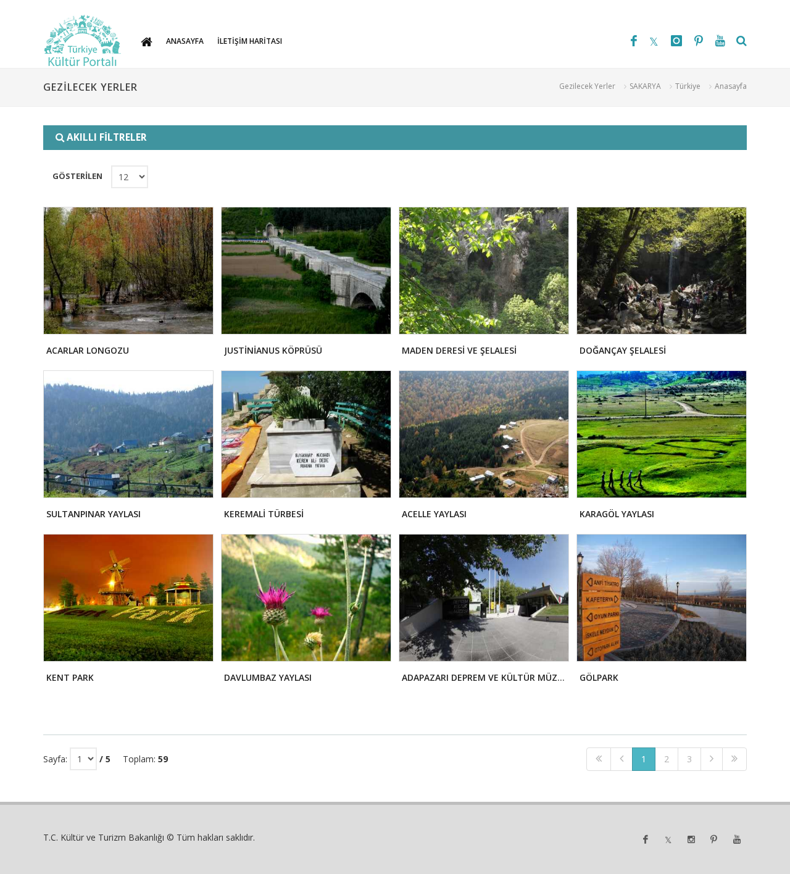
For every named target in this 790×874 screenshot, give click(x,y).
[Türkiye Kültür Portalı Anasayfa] (82, 41)
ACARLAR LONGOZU (87, 350)
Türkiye (688, 86)
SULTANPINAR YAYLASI (93, 514)
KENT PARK (70, 677)
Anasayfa (731, 86)
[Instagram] (676, 40)
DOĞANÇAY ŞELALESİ (623, 350)
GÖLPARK (599, 677)
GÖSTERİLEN (77, 175)
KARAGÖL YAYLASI (617, 514)
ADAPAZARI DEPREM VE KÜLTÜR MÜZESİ (486, 677)
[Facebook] (634, 40)
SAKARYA (645, 86)
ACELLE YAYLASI (434, 514)
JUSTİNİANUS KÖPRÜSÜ (273, 350)
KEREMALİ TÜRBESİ (264, 514)
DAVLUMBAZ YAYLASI (268, 677)
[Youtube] (720, 40)
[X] (654, 40)
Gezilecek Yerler (587, 86)
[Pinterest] (698, 40)
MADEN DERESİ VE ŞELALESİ (459, 350)
